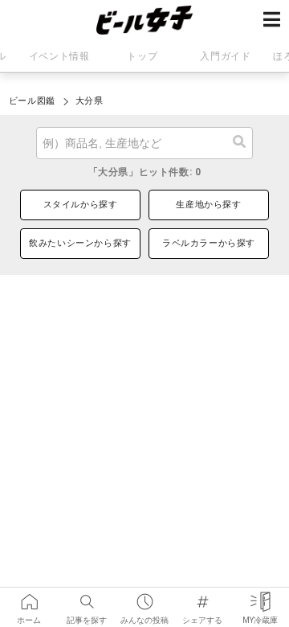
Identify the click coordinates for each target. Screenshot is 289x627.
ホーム (29, 596)
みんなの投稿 (144, 596)
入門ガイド (225, 56)
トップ (142, 56)
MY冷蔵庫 (260, 596)
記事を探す (87, 596)
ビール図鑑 (32, 101)
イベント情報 (59, 56)
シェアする (202, 596)
